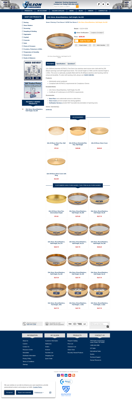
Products (28, 10)
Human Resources (95, 360)
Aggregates (27, 34)
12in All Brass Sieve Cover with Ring (56, 174)
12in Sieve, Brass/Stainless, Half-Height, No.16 (77, 242)
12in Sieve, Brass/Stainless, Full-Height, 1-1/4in (77, 303)
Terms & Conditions (28, 361)
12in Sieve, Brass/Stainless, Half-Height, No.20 (99, 212)
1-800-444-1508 (94, 345)
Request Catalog (72, 341)
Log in (99, 4)
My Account (42, 10)
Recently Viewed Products (75, 352)
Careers (25, 343)
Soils (25, 43)
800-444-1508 (73, 4)
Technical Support (95, 357)
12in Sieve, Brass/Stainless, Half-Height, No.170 (56, 242)
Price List (70, 343)
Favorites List (49, 352)
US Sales (93, 348)
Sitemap (25, 364)
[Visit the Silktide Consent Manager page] (50, 392)
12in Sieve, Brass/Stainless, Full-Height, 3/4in (56, 303)
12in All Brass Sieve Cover (99, 143)
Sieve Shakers (28, 25)
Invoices (47, 349)
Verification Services (55, 103)
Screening (27, 28)
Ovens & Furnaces (29, 46)
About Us (25, 341)
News (72, 10)
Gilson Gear (71, 349)
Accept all (9, 392)
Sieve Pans (52, 98)
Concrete (27, 40)
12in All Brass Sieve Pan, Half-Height (56, 143)
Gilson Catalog (58, 10)
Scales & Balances (29, 58)
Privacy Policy (27, 358)
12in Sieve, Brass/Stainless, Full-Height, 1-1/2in (99, 303)
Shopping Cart (49, 355)
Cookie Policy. (37, 387)
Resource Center (28, 349)
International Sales (95, 351)
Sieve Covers (53, 101)
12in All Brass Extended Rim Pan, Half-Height (78, 143)
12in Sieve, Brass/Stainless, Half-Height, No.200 (77, 212)
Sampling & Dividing (30, 31)
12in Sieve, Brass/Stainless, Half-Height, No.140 (99, 242)
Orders (47, 346)
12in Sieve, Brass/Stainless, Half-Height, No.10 (99, 273)
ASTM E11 (49, 109)
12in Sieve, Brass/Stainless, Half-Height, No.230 (34, 109)
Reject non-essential (24, 392)
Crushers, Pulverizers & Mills (33, 49)
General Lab (27, 55)
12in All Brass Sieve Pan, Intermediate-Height (56, 212)
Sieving (26, 22)
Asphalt (26, 37)
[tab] (50, 63)
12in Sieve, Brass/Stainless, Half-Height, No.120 (56, 273)
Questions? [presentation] (71, 63)
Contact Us (103, 10)
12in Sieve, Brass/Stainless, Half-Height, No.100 (77, 273)
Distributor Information (29, 355)
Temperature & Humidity (31, 52)
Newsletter (26, 352)
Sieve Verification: (83, 32)
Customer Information (51, 341)
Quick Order (48, 358)
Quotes (92, 354)
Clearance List (72, 346)
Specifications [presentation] (60, 63)
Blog (81, 10)
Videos (90, 10)
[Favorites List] (103, 4)
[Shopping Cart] (108, 4)
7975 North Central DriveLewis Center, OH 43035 (97, 341)
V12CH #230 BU (89, 75)
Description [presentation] (50, 63)
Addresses (48, 343)
